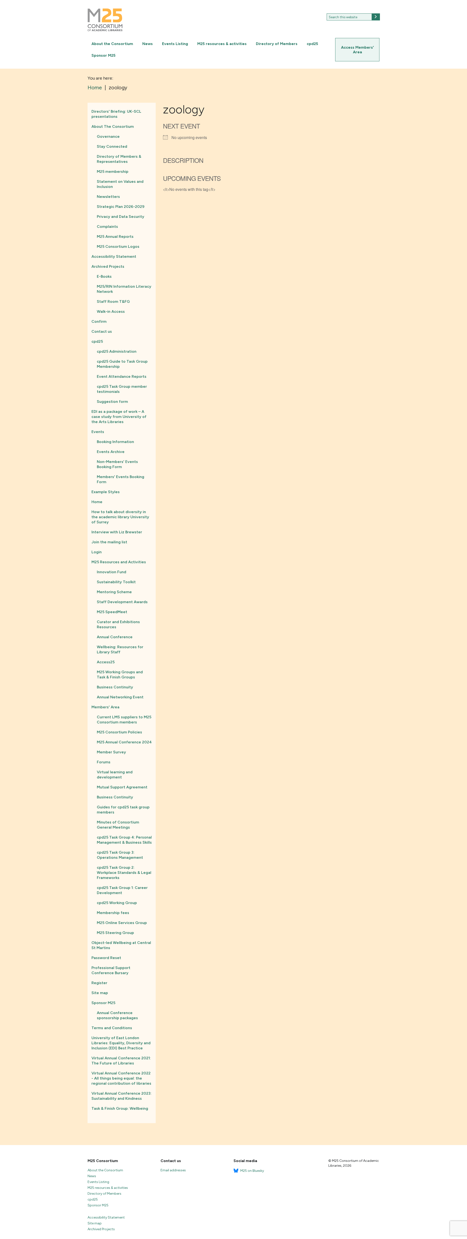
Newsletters (108, 196)
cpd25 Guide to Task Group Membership (122, 364)
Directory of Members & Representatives (119, 159)
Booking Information (115, 441)
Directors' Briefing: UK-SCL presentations (116, 114)
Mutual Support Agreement (122, 787)
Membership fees (113, 912)
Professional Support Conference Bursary (110, 970)
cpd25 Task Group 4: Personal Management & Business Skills (124, 840)
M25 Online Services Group (122, 922)
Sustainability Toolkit (116, 582)
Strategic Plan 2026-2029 (120, 206)
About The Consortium (112, 126)
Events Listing (175, 43)
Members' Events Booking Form (120, 479)
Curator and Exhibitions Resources (118, 624)
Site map (99, 992)
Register (99, 982)
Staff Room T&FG (113, 301)
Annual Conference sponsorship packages (117, 1015)
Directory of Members (276, 43)
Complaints (107, 226)
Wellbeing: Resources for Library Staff (120, 649)
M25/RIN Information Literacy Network (124, 289)
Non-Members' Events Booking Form (117, 464)
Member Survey (111, 752)
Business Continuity (115, 687)
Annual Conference (115, 637)
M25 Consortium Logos (118, 246)
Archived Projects (107, 266)
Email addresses (173, 1170)
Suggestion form (112, 401)
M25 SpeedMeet (112, 612)
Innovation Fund (111, 572)
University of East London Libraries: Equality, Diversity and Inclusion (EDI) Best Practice (121, 1043)
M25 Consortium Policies (119, 732)
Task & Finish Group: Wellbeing (119, 1108)
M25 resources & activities (222, 43)
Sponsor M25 (103, 55)
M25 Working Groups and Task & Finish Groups (120, 674)
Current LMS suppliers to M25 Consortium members (124, 719)
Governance (108, 136)
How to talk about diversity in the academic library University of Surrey (120, 516)
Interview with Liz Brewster (116, 532)
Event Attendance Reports (121, 376)
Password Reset (106, 957)
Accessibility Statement (113, 256)
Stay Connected (112, 146)
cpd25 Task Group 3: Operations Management (120, 855)
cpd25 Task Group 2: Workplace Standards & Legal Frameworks (124, 872)
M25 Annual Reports (115, 236)
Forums (103, 762)
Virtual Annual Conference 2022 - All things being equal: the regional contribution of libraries (121, 1078)
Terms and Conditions (111, 1028)
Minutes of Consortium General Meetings (118, 825)
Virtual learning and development (115, 774)
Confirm (99, 321)
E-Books (104, 276)
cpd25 (312, 43)
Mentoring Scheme (114, 592)
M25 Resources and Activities (118, 562)
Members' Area (105, 707)
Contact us (101, 331)
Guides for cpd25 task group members (123, 809)
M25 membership (112, 171)
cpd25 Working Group (117, 902)
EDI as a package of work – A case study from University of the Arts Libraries (118, 416)
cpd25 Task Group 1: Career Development (122, 890)
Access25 (106, 662)
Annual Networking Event (120, 697)
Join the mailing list (109, 542)
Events (97, 431)
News (147, 43)
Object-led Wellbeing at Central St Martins (121, 945)
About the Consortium (112, 43)
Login (96, 552)
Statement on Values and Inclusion (120, 184)
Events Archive (111, 451)
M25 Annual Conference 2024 (124, 742)
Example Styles (105, 492)
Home (96, 501)
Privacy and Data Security (120, 216)
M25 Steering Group (115, 932)
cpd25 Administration (116, 351)
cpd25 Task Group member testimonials (122, 389)
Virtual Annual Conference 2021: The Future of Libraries (121, 1060)
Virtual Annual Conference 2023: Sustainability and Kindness (121, 1096)
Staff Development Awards (122, 602)
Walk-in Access (111, 311)
